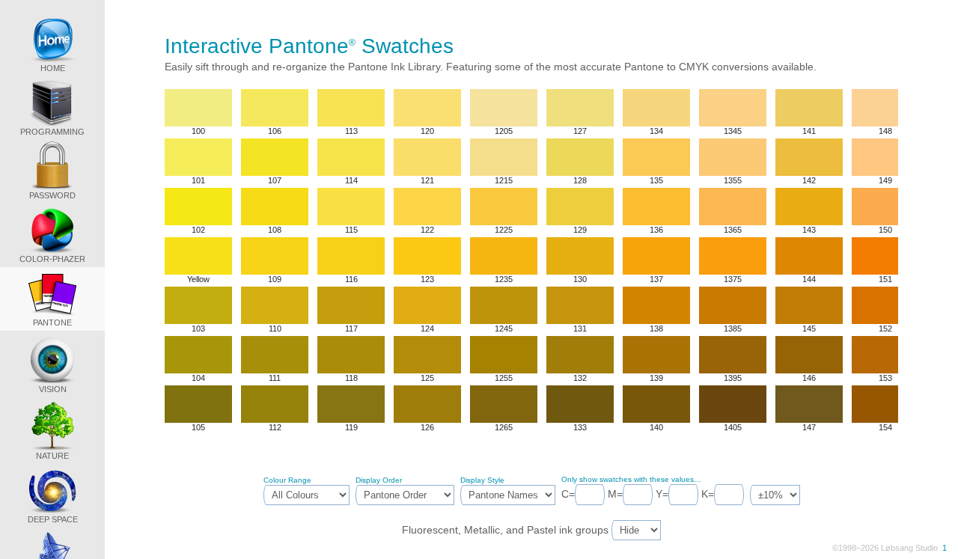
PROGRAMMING (52, 131)
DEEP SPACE (53, 519)
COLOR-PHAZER (52, 258)
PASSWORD (52, 195)
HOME (52, 68)
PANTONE (52, 322)
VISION (53, 389)
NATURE (52, 455)
